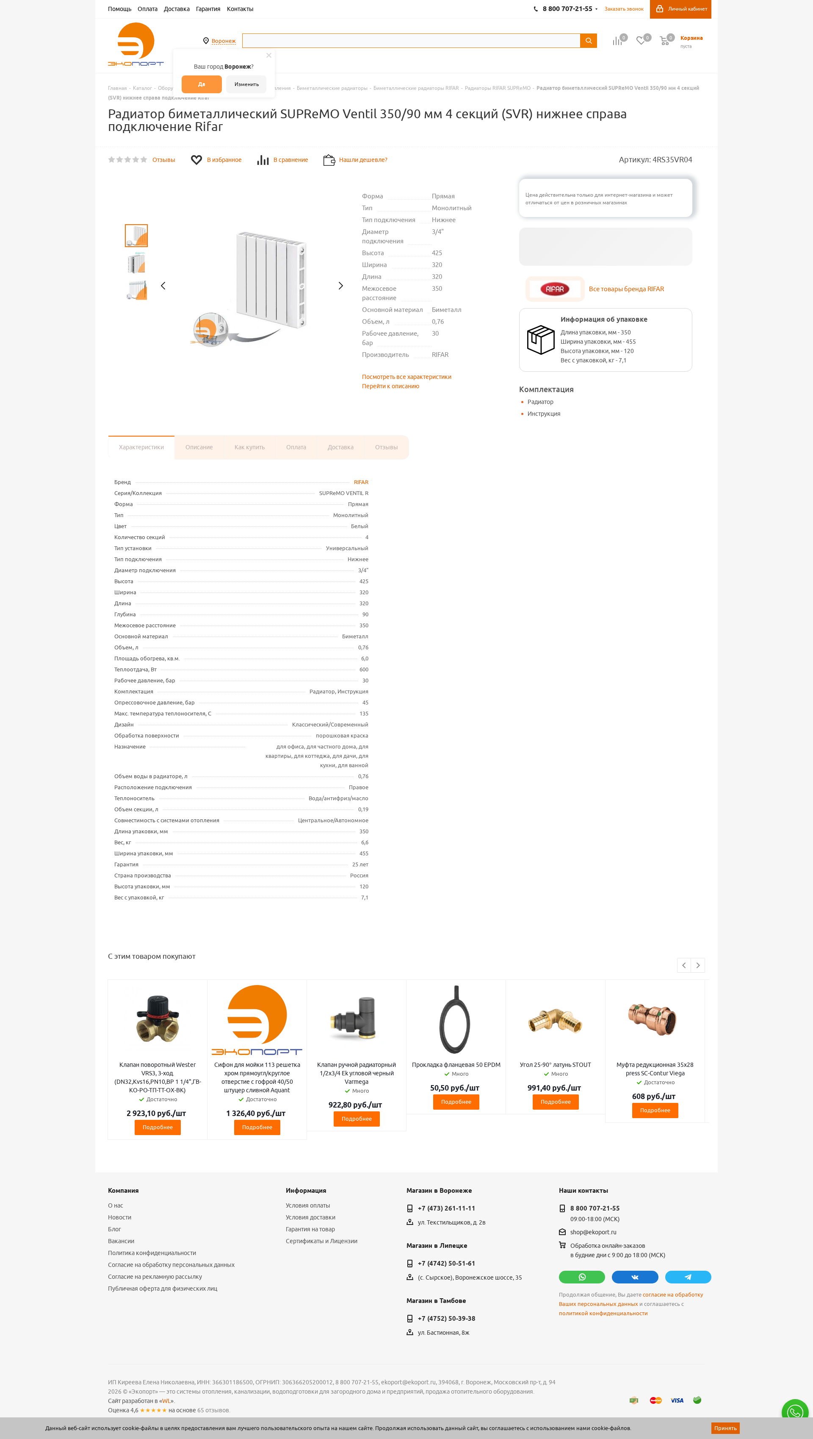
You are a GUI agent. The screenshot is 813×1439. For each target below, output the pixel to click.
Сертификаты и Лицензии (321, 1241)
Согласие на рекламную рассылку (155, 1276)
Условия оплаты (308, 1205)
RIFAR (361, 482)
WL (166, 1400)
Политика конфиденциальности (152, 1253)
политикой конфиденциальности (603, 1313)
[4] (136, 159)
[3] (128, 159)
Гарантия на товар (310, 1229)
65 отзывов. (213, 1410)
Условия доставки (310, 1217)
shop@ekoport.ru (593, 1232)
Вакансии (121, 1241)
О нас (115, 1205)
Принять (725, 1428)
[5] (144, 159)
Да (201, 84)
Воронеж (224, 40)
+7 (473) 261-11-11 (447, 1208)
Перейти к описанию (390, 386)
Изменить (247, 84)
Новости (119, 1217)
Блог (114, 1229)
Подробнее (158, 1127)
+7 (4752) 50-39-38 (447, 1318)
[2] (120, 159)
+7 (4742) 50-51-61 (447, 1263)
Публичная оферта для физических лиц (162, 1288)
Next (698, 965)
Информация (306, 1190)
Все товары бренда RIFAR (626, 288)
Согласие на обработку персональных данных (171, 1264)
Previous (684, 965)
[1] (112, 159)
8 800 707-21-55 (595, 1208)
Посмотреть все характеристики (406, 376)
